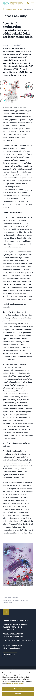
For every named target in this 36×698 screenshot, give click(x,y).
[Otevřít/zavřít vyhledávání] (28, 3)
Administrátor (13, 597)
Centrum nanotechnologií (14, 9)
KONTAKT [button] (8, 655)
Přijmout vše (18, 689)
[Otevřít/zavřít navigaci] (32, 3)
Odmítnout (18, 693)
